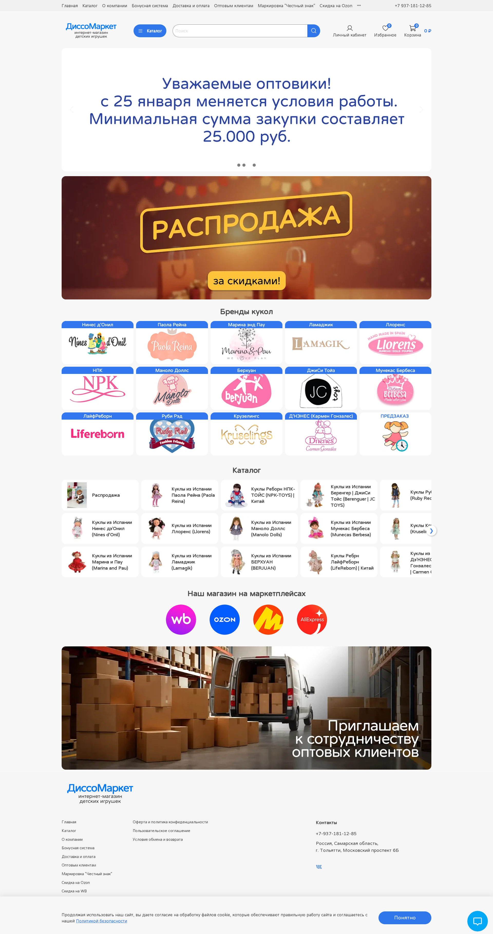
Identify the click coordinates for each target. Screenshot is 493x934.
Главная (70, 5)
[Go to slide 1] (238, 165)
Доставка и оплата (191, 5)
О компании (114, 5)
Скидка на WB (74, 891)
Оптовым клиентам (233, 5)
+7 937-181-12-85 (413, 5)
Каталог (90, 5)
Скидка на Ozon (336, 5)
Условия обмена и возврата (158, 839)
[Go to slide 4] (254, 165)
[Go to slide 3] (249, 165)
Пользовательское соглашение (161, 830)
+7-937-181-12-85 (336, 833)
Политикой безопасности (101, 921)
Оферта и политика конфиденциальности (170, 822)
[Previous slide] (72, 109)
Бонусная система (150, 5)
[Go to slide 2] (243, 165)
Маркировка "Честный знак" (286, 5)
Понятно (405, 918)
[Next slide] (421, 109)
